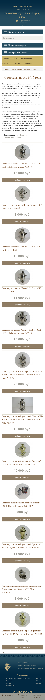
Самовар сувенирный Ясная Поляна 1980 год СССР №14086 (22, 206)
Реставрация (26, 58)
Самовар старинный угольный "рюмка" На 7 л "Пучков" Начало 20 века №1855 (21, 546)
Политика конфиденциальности (18, 678)
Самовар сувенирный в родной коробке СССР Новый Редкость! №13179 (21, 504)
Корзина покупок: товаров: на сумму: (25, 23)
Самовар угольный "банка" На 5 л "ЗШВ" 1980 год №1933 (22, 248)
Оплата (17, 63)
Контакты (6, 63)
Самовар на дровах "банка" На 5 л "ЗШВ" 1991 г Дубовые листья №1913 (22, 331)
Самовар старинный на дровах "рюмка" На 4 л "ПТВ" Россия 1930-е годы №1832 (22, 632)
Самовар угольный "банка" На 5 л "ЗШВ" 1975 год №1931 (22, 290)
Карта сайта (10, 685)
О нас (15, 58)
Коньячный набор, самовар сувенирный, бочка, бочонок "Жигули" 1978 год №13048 (21, 589)
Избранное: (8, 695)
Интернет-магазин (16, 69)
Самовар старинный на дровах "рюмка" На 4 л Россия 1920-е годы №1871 (21, 462)
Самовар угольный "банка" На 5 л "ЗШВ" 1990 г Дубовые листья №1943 (22, 165)
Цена (22, 135)
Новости (9, 681)
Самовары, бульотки (30, 69)
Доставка (28, 63)
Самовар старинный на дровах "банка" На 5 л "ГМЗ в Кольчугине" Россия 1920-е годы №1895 (22, 374)
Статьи (9, 683)
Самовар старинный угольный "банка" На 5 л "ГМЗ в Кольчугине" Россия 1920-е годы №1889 (22, 419)
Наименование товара (12, 137)
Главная (5, 58)
